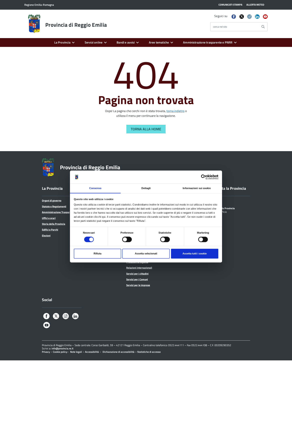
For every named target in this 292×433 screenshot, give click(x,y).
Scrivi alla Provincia (224, 208)
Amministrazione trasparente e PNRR (207, 42)
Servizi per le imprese (138, 285)
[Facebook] (234, 17)
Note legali (76, 352)
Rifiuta (97, 253)
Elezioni (46, 235)
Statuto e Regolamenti (54, 206)
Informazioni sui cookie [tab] (197, 188)
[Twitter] (241, 16)
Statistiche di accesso (149, 352)
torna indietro (175, 111)
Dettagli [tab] (146, 188)
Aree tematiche (159, 42)
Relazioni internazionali (139, 268)
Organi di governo (51, 200)
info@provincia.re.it (62, 348)
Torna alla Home (146, 129)
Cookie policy (60, 352)
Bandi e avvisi (126, 42)
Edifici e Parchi (50, 230)
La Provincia (62, 42)
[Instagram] (249, 17)
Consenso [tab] (95, 188)
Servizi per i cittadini (137, 274)
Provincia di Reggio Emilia (76, 24)
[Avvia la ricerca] (263, 27)
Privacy (46, 352)
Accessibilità (92, 352)
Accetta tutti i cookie (194, 253)
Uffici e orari (49, 218)
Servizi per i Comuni (137, 279)
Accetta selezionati (146, 253)
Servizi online (94, 42)
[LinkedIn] (257, 17)
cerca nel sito (220, 26)
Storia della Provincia (53, 224)
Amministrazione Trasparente (58, 212)
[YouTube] (265, 17)
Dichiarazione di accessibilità (118, 352)
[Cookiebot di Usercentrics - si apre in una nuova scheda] (203, 177)
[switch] (127, 239)
